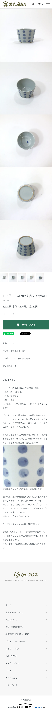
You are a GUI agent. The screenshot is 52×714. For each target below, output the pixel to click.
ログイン (9, 670)
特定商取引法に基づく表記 (14, 350)
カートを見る (11, 677)
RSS (7, 655)
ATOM (14, 655)
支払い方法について (14, 626)
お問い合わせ (11, 684)
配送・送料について (14, 612)
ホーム (8, 605)
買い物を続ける (9, 365)
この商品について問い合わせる (16, 358)
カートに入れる (28, 324)
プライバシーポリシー (15, 641)
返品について (8, 343)
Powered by (11, 707)
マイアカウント (12, 663)
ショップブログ (12, 648)
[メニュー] (48, 4)
